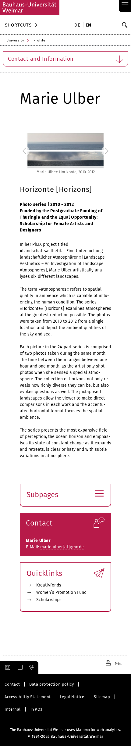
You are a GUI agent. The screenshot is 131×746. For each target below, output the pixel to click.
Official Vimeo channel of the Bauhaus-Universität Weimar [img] (32, 667)
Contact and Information (41, 59)
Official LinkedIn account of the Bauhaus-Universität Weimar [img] (19, 667)
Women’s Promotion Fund (61, 592)
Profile (39, 40)
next (100, 151)
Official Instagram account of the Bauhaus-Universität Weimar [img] (6, 667)
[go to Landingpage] (29, 7)
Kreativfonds (48, 585)
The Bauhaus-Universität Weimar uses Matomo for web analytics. (65, 730)
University (15, 40)
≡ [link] (125, 5)
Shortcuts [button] (18, 25)
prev (30, 151)
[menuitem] (78, 25)
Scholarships (49, 599)
